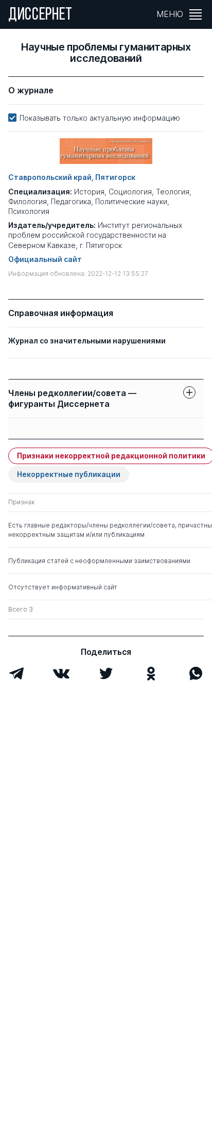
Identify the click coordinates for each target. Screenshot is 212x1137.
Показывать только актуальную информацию (100, 117)
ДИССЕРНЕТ (40, 15)
